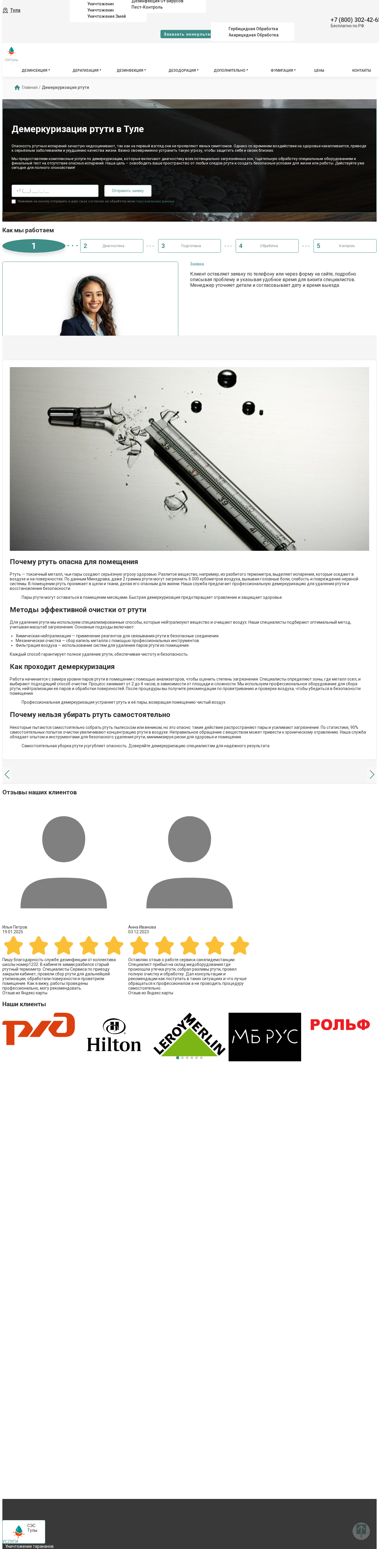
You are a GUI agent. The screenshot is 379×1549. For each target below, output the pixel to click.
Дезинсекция (34, 70)
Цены (319, 70)
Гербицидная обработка (253, 28)
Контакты (361, 70)
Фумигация (282, 70)
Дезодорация (182, 70)
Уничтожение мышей (109, 3)
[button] (7, 774)
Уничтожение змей (106, 16)
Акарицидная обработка (254, 35)
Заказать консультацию (192, 34)
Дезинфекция (130, 70)
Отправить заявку (128, 190)
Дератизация (86, 70)
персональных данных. (155, 201)
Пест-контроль (147, 6)
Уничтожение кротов (108, 10)
